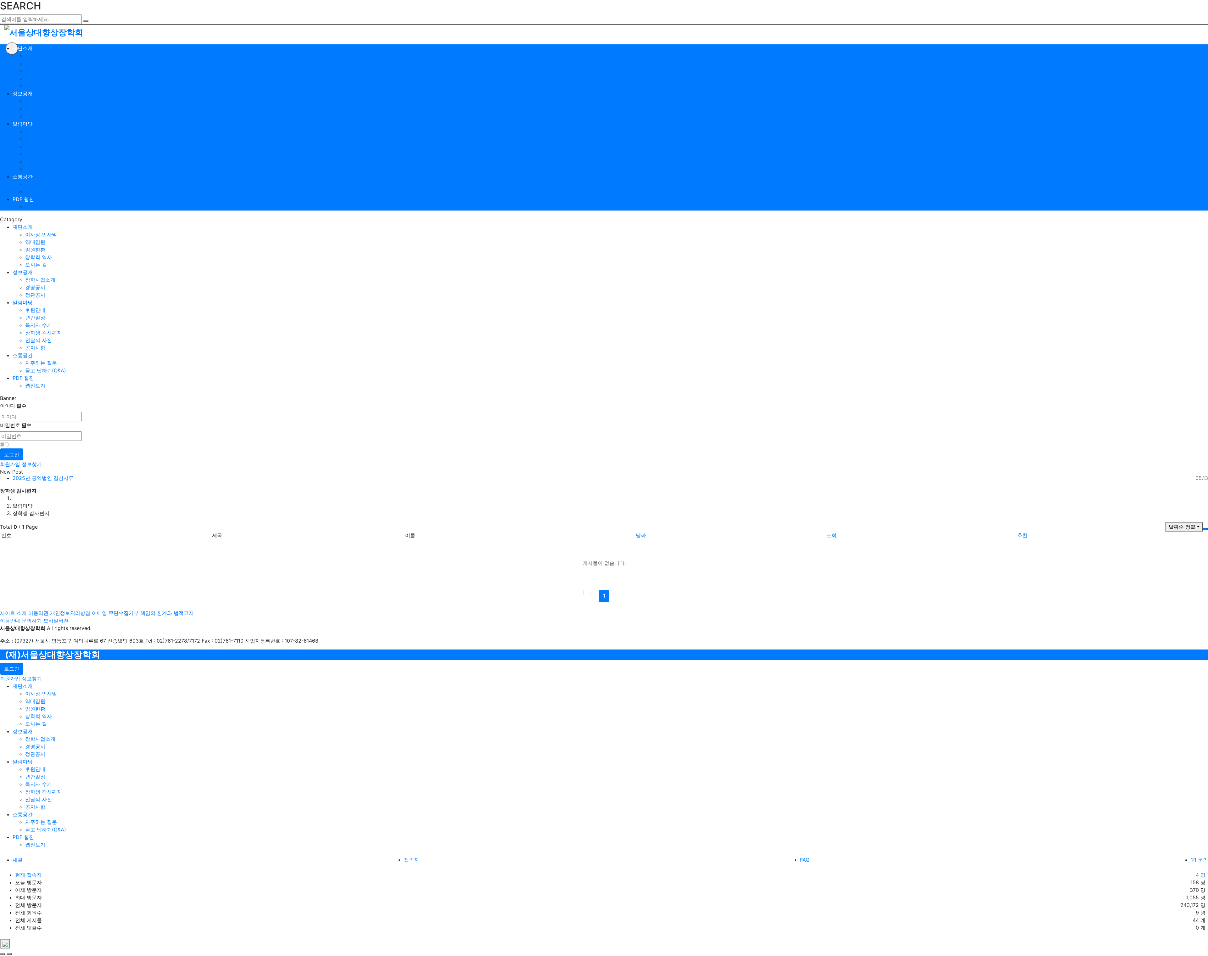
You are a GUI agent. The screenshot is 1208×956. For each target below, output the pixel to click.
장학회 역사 (38, 78)
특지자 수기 (38, 146)
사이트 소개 (13, 613)
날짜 (641, 535)
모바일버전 (56, 620)
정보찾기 (32, 464)
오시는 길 (36, 86)
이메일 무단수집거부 (115, 613)
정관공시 (35, 116)
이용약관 (38, 613)
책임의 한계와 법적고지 (167, 613)
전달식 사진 (38, 161)
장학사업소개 (40, 101)
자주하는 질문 (41, 184)
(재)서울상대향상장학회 (52, 654)
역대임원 (35, 63)
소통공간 (23, 176)
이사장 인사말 (41, 56)
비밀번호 (15, 425)
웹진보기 (35, 207)
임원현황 (35, 71)
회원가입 (10, 464)
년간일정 (35, 139)
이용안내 (10, 620)
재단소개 (23, 48)
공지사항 (35, 169)
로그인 (11, 454)
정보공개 (23, 93)
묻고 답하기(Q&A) (45, 191)
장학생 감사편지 (43, 154)
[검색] (12, 48)
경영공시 (35, 108)
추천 (1022, 535)
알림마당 (23, 124)
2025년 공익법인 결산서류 (43, 478)
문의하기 (32, 620)
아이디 (13, 405)
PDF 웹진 (23, 199)
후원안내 (35, 131)
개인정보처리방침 (70, 613)
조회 (831, 535)
